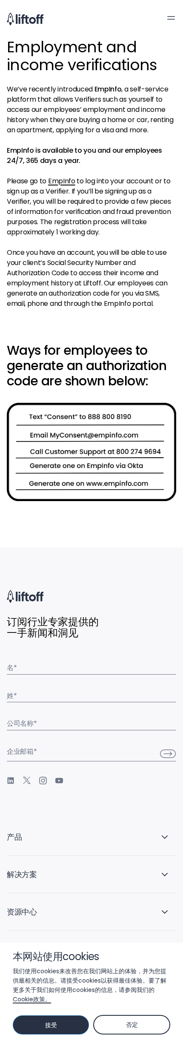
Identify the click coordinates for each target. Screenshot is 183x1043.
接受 (51, 1025)
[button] (171, 18)
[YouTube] (59, 780)
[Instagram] (43, 780)
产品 (14, 837)
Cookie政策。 (32, 999)
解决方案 (22, 874)
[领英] (10, 780)
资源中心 (22, 911)
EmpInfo (61, 181)
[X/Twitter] (27, 780)
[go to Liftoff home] (25, 19)
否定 (131, 1024)
